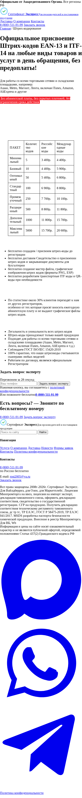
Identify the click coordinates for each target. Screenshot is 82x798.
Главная (5, 28)
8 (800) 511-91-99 (11, 25)
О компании (21, 21)
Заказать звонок (34, 25)
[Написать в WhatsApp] (41, 703)
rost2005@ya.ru (20, 476)
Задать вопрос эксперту (53, 383)
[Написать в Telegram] (41, 786)
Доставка (6, 21)
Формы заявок (63, 448)
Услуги (5, 448)
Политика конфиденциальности (36, 451)
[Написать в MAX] (41, 620)
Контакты (37, 21)
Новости (47, 448)
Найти (42, 432)
